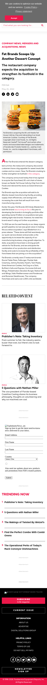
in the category (33, 174)
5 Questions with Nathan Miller (20, 388)
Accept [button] (14, 18)
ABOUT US (23, 623)
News (22, 47)
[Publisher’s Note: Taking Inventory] (23, 318)
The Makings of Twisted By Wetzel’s (24, 522)
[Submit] (42, 25)
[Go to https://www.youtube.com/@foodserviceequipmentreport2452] (34, 659)
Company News (11, 43)
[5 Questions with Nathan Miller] (23, 369)
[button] (23, 601)
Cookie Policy (30, 7)
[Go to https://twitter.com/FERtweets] (23, 659)
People (4, 333)
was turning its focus (22, 210)
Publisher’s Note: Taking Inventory (22, 336)
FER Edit (5, 85)
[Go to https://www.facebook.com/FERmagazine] (13, 659)
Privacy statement (24, 11)
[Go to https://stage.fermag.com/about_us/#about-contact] (28, 659)
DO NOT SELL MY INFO (23, 651)
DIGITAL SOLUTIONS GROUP (23, 631)
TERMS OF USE (23, 647)
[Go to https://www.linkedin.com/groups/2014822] (18, 659)
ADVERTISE (24, 627)
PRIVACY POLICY (23, 643)
